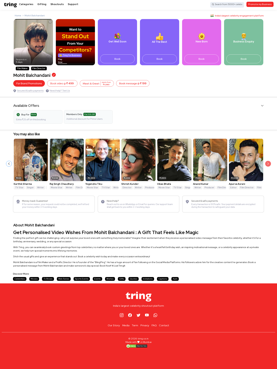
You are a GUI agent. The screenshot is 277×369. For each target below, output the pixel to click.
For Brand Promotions (29, 83)
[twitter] (138, 315)
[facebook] (130, 315)
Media (126, 325)
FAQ (154, 325)
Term (135, 325)
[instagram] (121, 315)
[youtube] (147, 315)
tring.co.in (143, 338)
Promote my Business (260, 4)
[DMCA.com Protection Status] (137, 346)
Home (18, 15)
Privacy (144, 325)
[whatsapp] (155, 315)
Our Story (114, 325)
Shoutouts (57, 4)
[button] (268, 164)
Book (117, 58)
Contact (164, 325)
